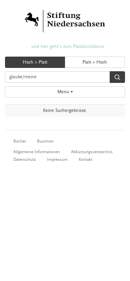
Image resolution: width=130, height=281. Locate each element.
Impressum (57, 159)
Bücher (19, 141)
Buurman (45, 141)
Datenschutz (24, 159)
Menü (63, 92)
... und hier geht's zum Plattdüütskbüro (65, 46)
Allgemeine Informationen (36, 151)
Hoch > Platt (35, 62)
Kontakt (85, 159)
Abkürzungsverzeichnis (92, 151)
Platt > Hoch (94, 62)
